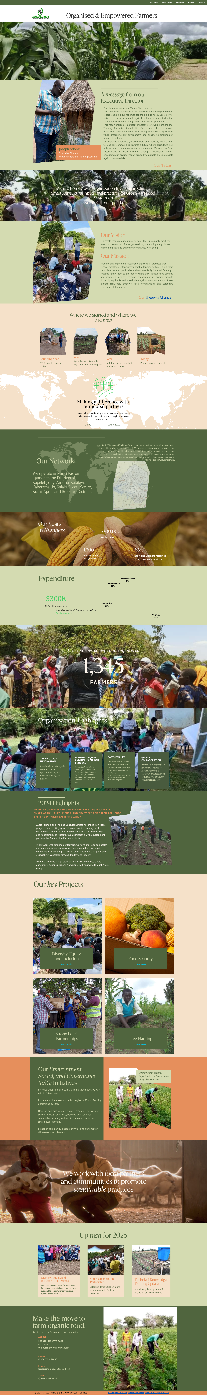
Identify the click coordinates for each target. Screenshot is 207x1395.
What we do (180, 3)
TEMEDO (87, 424)
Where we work (167, 3)
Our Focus (191, 3)
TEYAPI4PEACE (113, 424)
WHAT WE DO (151, 1392)
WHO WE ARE (120, 1392)
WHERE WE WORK (136, 1392)
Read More (67, 964)
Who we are (154, 3)
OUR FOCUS (163, 1392)
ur (142, 297)
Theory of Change (158, 297)
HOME (111, 1392)
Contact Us (201, 3)
